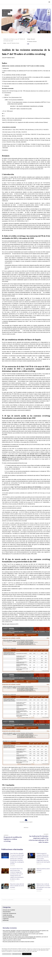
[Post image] (5, 855)
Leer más (34, 951)
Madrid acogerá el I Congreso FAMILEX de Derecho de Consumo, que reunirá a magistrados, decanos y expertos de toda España (43, 858)
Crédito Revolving (6, 12)
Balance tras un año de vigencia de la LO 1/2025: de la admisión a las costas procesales (43, 886)
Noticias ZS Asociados (7, 15)
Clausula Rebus (7, 911)
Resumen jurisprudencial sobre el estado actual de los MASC (17, 885)
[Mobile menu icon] (49, 2)
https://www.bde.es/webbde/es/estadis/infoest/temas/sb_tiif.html (18, 359)
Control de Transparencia (9, 913)
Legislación (5, 13)
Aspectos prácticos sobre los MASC (43, 869)
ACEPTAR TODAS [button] (27, 953)
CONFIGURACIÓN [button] (7, 953)
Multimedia (5, 920)
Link (28, 44)
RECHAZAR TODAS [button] (17, 953)
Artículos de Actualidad (7, 10)
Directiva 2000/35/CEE (8, 917)
